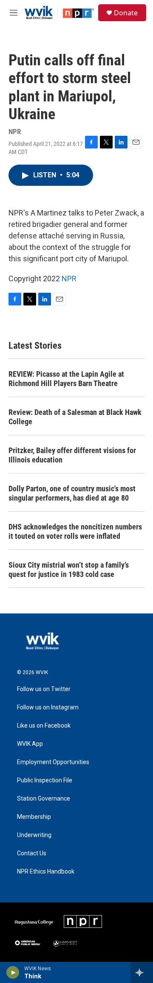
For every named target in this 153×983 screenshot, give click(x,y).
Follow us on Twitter (44, 689)
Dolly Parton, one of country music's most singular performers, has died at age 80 (72, 493)
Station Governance (43, 798)
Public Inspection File (44, 780)
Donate (126, 13)
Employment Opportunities (53, 762)
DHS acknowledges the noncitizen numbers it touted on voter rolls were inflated (75, 531)
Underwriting (34, 835)
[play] (13, 972)
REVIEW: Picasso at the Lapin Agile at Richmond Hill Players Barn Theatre (66, 379)
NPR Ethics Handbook (45, 871)
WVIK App (30, 744)
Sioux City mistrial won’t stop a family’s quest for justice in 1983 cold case (68, 569)
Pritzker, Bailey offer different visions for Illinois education (72, 455)
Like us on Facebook (44, 726)
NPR (69, 278)
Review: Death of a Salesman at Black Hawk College (75, 417)
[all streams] (141, 972)
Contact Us (31, 853)
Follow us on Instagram (48, 707)
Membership (34, 817)
